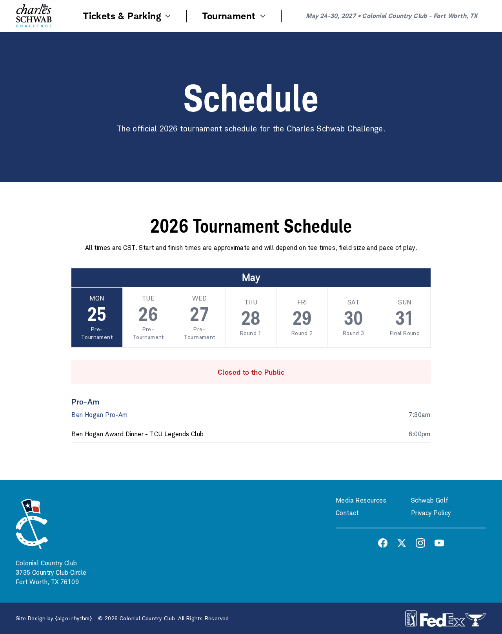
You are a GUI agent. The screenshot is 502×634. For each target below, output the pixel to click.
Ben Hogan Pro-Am (99, 415)
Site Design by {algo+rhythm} (54, 618)
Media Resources (361, 500)
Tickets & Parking (123, 16)
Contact (347, 513)
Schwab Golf (429, 500)
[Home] (34, 16)
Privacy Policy (431, 513)
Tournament (230, 16)
